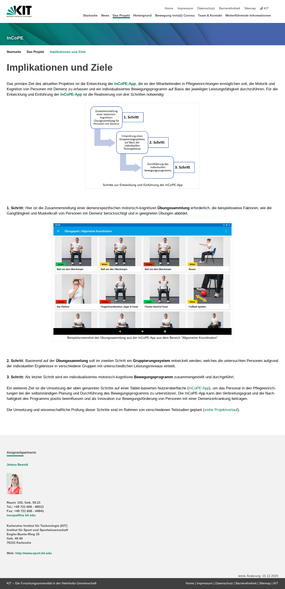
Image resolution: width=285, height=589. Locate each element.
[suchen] (277, 8)
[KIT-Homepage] (19, 11)
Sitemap (250, 8)
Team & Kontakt (210, 15)
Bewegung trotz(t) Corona (175, 15)
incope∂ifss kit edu (21, 515)
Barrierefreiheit (229, 8)
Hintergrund (142, 15)
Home (169, 8)
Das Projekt (121, 15)
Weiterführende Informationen (248, 15)
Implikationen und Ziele (68, 52)
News (105, 15)
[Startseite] (277, 15)
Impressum (185, 8)
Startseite (90, 15)
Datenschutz (206, 8)
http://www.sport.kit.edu (33, 553)
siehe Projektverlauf (221, 410)
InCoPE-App (199, 388)
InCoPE (15, 38)
